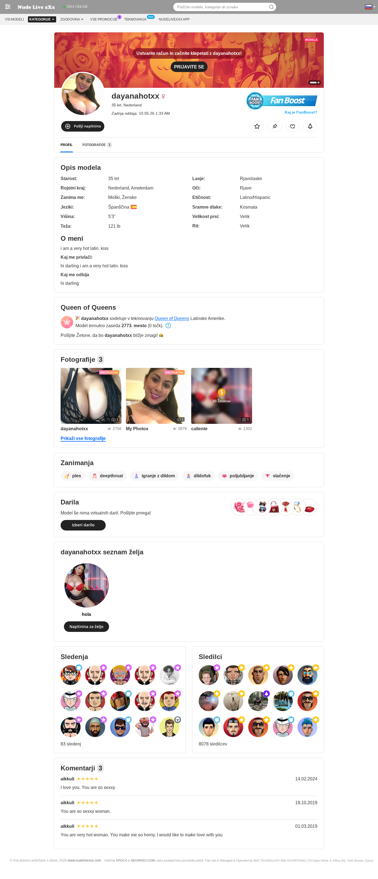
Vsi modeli (14, 19)
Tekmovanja (135, 19)
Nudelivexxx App (174, 19)
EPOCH (121, 860)
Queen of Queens (172, 318)
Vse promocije (103, 19)
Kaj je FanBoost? (301, 112)
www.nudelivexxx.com (84, 860)
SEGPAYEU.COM (143, 860)
